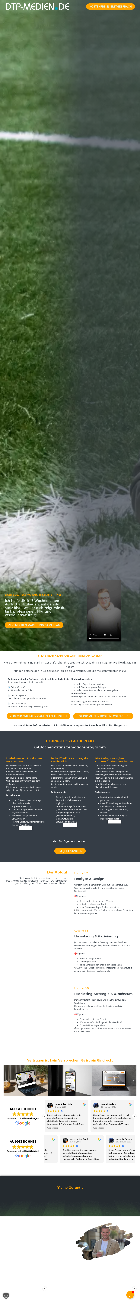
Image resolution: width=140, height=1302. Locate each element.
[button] (6, 1080)
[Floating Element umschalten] (130, 1295)
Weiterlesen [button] (52, 1128)
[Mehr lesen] (25, 828)
